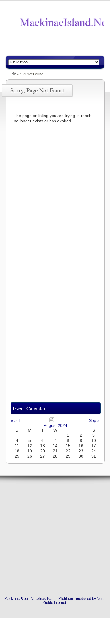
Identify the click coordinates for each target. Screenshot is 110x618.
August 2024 (55, 425)
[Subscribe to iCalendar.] (51, 420)
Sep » (94, 420)
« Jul (15, 420)
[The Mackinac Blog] (14, 74)
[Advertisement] (58, 46)
